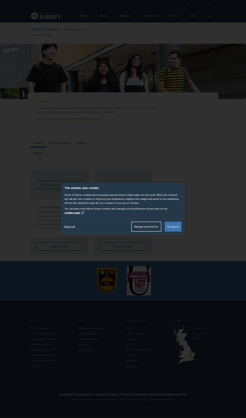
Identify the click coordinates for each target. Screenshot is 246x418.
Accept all (173, 226)
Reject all (69, 226)
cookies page (72, 212)
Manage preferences (146, 226)
